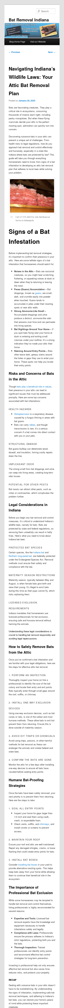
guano (38, 293)
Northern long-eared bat (20, 556)
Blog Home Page (17, 41)
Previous (14, 52)
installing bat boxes (27, 864)
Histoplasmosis (21, 414)
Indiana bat (38, 552)
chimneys (44, 824)
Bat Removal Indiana (29, 20)
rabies (32, 424)
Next (51, 52)
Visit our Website (38, 41)
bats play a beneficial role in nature (34, 386)
